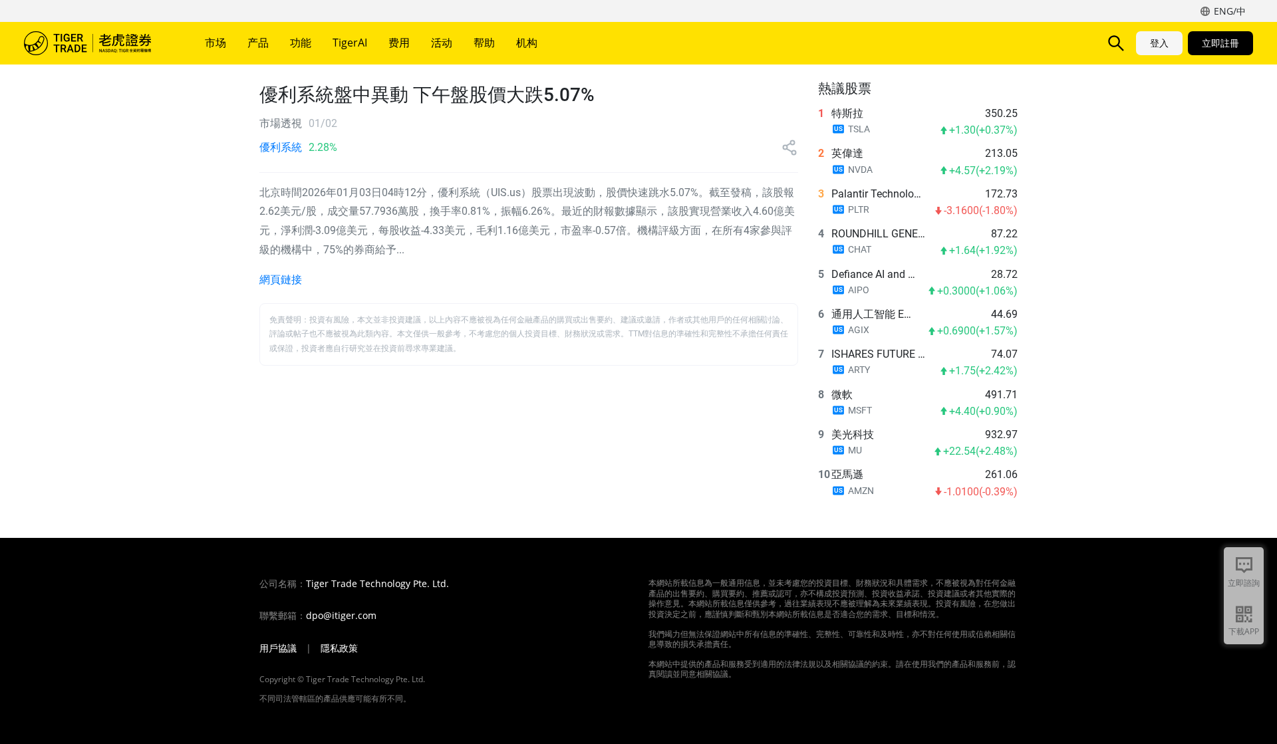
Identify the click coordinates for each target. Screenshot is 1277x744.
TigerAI (350, 42)
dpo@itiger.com (341, 616)
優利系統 (280, 147)
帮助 (484, 42)
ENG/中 (1230, 11)
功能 (300, 42)
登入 (1159, 43)
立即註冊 (1220, 43)
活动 (441, 42)
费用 (399, 42)
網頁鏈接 (280, 279)
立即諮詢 (1244, 582)
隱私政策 (339, 648)
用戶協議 (278, 648)
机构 (526, 42)
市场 (215, 42)
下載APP (1243, 631)
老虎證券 (97, 43)
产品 (258, 42)
